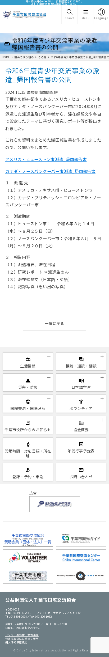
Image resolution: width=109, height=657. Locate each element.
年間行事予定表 (81, 450)
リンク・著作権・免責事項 (22, 635)
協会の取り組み (24, 57)
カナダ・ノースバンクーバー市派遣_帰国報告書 (50, 171)
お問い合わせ (81, 476)
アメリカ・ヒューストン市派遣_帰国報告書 (46, 159)
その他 (42, 57)
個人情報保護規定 (16, 642)
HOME (6, 57)
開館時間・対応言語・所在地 (27, 453)
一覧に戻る (54, 323)
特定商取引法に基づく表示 (22, 639)
